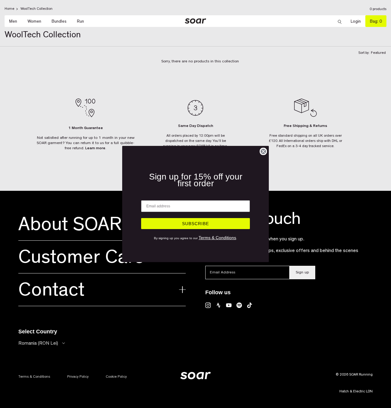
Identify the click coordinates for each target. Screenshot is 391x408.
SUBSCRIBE (195, 223)
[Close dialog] (263, 151)
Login (358, 21)
